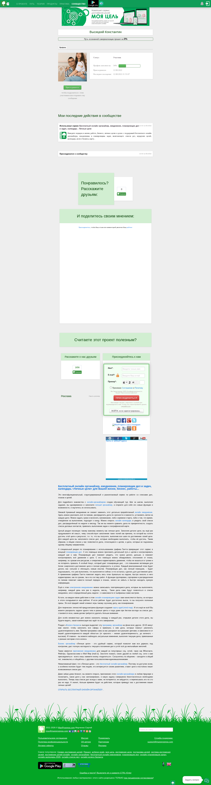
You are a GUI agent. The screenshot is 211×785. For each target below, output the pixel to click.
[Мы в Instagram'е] (126, 425)
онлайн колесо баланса (92, 757)
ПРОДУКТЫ (52, 4)
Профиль (62, 47)
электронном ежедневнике (81, 587)
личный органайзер (103, 505)
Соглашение (127, 388)
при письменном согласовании (138, 778)
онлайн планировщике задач (107, 597)
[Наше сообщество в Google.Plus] (129, 422)
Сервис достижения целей (69, 752)
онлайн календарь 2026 (49, 757)
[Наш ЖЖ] (124, 430)
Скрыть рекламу (94, 396)
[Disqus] (105, 286)
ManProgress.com (66, 727)
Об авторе (86, 742)
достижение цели (123, 752)
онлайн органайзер (80, 754)
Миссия (84, 738)
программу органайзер (112, 625)
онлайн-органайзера (125, 674)
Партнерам (103, 742)
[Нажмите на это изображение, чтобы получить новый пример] (130, 382)
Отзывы (84, 745)
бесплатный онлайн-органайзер (113, 664)
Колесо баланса (73, 625)
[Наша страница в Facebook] (124, 422)
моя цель (110, 752)
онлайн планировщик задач (153, 754)
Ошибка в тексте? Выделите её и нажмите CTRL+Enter (105, 773)
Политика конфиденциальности (53, 742)
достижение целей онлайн (57, 754)
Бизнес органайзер (66, 644)
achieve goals (98, 752)
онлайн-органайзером (96, 502)
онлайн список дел (71, 757)
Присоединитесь (72, 87)
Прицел (87, 752)
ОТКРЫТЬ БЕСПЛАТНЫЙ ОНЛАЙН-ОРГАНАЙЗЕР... (81, 690)
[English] (169, 766)
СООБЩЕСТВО (78, 4)
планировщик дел (74, 552)
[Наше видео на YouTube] (119, 430)
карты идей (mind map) (123, 608)
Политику (139, 388)
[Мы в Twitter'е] (134, 422)
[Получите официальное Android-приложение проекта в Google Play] (93, 4)
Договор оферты (46, 745)
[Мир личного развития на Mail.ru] (129, 430)
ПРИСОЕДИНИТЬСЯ (126, 398)
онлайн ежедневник (143, 512)
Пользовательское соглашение (52, 738)
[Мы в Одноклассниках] (134, 430)
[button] (207, 781)
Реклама (102, 745)
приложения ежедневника (84, 651)
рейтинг (129, 227)
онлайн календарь (123, 521)
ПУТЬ (32, 4)
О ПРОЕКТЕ (21, 4)
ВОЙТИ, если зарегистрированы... (126, 411)
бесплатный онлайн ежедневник (105, 754)
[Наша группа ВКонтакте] (119, 422)
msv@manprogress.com (57, 731)
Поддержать (104, 738)
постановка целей (141, 752)
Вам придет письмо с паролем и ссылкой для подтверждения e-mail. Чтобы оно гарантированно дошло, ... (126, 404)
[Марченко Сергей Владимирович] (90, 731)
